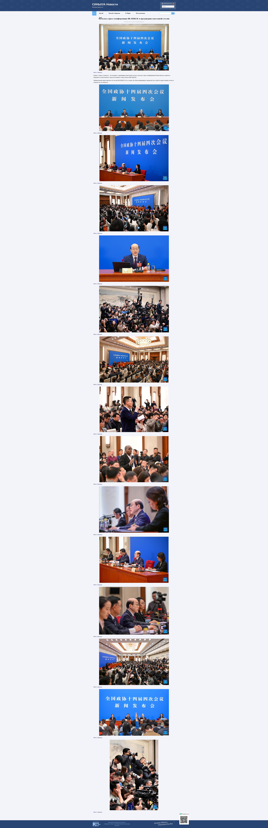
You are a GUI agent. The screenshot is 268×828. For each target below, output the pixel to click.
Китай (101, 13)
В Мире (127, 13)
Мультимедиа (140, 13)
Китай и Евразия (114, 13)
